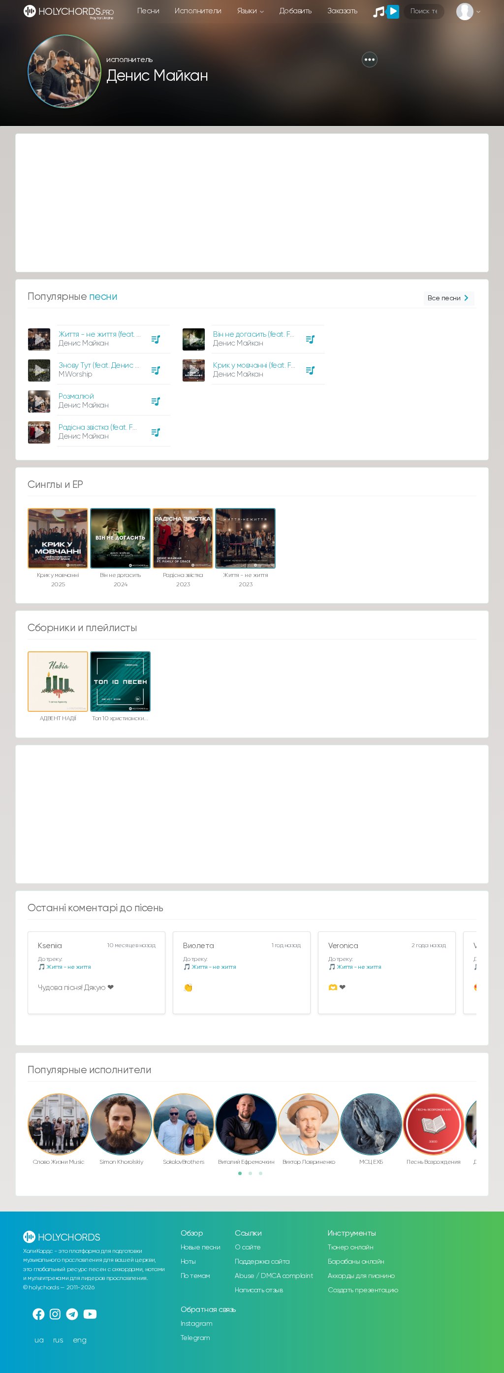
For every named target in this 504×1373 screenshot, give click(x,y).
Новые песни (200, 1247)
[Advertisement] (252, 203)
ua (38, 1340)
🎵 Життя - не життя (64, 967)
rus (58, 1340)
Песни (148, 11)
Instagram (197, 1323)
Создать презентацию (363, 1290)
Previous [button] (23, 1113)
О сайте (248, 1247)
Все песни (444, 298)
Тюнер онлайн (350, 1247)
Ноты (188, 1261)
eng (80, 1340)
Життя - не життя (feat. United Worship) (124, 334)
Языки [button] (247, 11)
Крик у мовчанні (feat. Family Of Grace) (278, 365)
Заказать (342, 11)
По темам (195, 1276)
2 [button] (253, 1176)
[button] (369, 59)
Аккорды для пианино (361, 1276)
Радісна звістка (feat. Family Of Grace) (122, 427)
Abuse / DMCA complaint (274, 1276)
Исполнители (198, 11)
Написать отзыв (259, 1290)
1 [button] (243, 1176)
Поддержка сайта (262, 1261)
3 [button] (264, 1176)
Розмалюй (76, 396)
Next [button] (481, 1113)
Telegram (195, 1338)
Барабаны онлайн (356, 1261)
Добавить (296, 11)
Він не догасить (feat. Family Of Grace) (278, 334)
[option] (97, 382)
